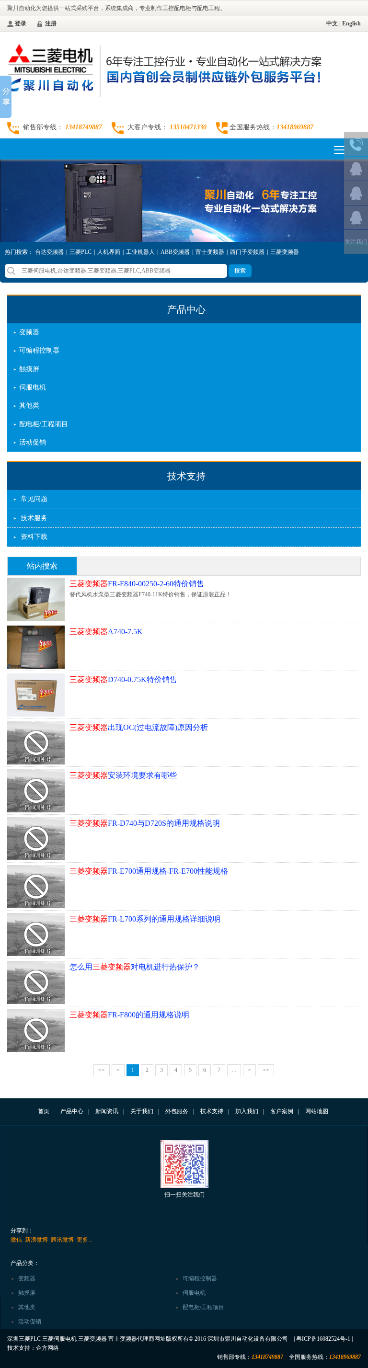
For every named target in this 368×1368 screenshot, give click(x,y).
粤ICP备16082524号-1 (323, 1338)
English (351, 23)
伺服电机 (32, 387)
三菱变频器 (284, 252)
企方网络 (47, 1348)
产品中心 (186, 309)
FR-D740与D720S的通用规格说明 (144, 823)
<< (101, 1070)
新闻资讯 (106, 1111)
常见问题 (34, 498)
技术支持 (186, 476)
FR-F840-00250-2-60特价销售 (136, 584)
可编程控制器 (39, 350)
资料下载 (34, 536)
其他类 (29, 405)
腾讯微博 (62, 1239)
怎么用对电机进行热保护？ (134, 967)
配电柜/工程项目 (43, 424)
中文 (332, 23)
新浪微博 (36, 1239)
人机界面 (108, 252)
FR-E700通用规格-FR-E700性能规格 (148, 871)
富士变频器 (210, 252)
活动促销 (32, 442)
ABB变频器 (175, 252)
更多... (84, 1239)
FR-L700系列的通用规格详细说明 (144, 919)
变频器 (29, 332)
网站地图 (316, 1111)
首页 (43, 1111)
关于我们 (141, 1111)
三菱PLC (80, 252)
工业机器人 (140, 252)
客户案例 (281, 1111)
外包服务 (176, 1111)
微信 (16, 1239)
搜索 (240, 270)
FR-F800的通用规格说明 (129, 1015)
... (234, 1070)
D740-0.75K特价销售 (123, 679)
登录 (20, 23)
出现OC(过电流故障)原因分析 (138, 727)
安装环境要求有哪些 (123, 775)
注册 (51, 23)
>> (266, 1070)
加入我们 (246, 1111)
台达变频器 (49, 252)
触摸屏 (29, 369)
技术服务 (34, 518)
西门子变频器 (247, 252)
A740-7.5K (106, 631)
